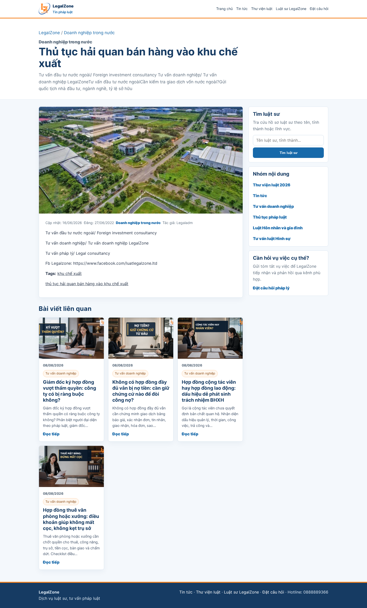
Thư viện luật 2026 (271, 184)
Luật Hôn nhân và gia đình (278, 227)
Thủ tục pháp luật (270, 217)
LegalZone (49, 32)
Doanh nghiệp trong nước (89, 32)
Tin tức (242, 8)
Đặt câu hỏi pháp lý (271, 287)
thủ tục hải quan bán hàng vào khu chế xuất (86, 283)
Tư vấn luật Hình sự (272, 238)
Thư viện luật (261, 8)
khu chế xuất (69, 273)
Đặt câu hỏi (319, 8)
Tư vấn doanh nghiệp (273, 206)
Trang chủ (224, 8)
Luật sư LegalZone (291, 8)
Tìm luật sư (288, 153)
